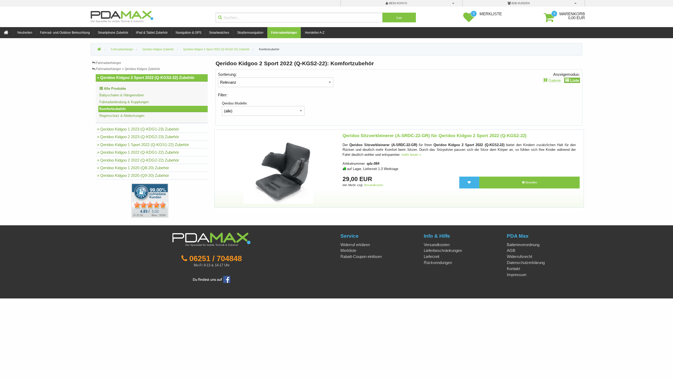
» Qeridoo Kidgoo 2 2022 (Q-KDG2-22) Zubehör (138, 160)
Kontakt (513, 268)
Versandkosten (373, 185)
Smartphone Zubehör (113, 32)
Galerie (554, 80)
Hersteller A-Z (314, 32)
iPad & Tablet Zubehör (152, 32)
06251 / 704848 (215, 258)
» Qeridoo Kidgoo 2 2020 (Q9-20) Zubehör (133, 175)
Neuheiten (24, 32)
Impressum (517, 274)
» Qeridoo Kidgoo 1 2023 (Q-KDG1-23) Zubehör (138, 129)
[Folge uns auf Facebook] (212, 279)
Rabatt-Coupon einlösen (361, 256)
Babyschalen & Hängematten (121, 95)
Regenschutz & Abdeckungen (121, 116)
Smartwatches (219, 32)
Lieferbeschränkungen (443, 250)
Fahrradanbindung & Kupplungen (124, 102)
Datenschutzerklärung (526, 262)
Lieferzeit (431, 256)
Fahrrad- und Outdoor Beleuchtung (65, 32)
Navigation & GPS (188, 32)
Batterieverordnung (523, 244)
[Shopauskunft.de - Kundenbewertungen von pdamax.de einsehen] (149, 200)
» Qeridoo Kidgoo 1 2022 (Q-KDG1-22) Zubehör (138, 152)
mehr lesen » (411, 155)
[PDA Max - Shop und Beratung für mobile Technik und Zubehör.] (99, 49)
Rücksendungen (438, 262)
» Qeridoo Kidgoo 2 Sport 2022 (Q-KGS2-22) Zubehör (146, 77)
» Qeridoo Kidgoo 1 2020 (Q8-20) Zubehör (133, 168)
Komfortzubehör (269, 49)
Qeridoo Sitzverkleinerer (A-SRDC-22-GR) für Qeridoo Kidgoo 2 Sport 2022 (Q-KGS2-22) (435, 135)
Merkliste (348, 250)
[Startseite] (6, 32)
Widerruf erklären (355, 244)
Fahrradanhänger (284, 32)
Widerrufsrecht (519, 256)
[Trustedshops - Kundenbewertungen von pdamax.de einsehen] (130, 200)
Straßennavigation (250, 32)
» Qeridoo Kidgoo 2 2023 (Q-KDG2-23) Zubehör (138, 136)
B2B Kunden (520, 3)
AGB (511, 250)
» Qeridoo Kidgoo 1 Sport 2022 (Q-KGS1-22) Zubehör (143, 144)
